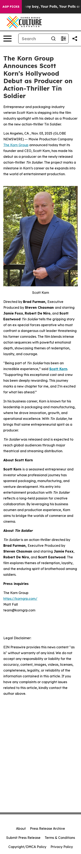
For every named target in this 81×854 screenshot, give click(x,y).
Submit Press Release (23, 838)
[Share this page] (75, 38)
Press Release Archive (47, 828)
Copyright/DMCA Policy (27, 847)
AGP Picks (10, 7)
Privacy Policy (61, 847)
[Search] (53, 38)
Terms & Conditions (60, 838)
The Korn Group (15, 145)
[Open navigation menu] (7, 38)
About (21, 828)
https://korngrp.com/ (20, 598)
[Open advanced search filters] (63, 38)
